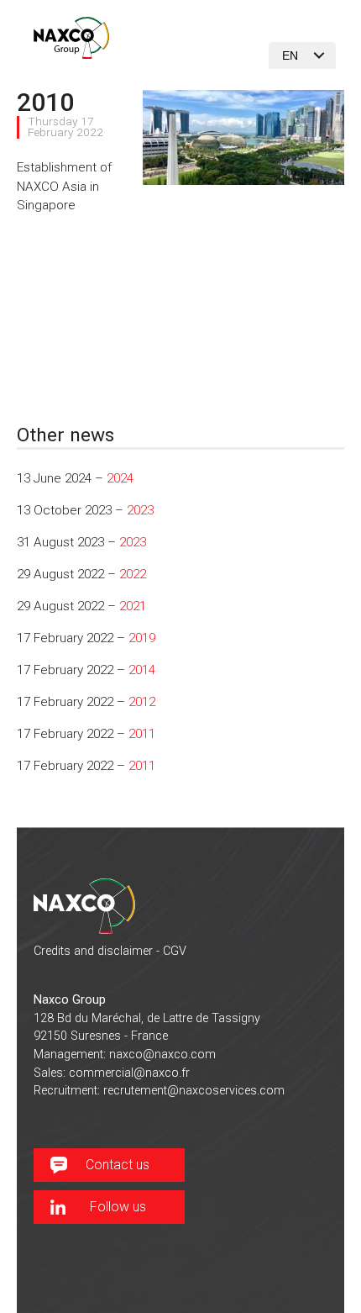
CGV (174, 951)
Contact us (117, 1165)
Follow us (118, 1207)
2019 (141, 638)
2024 (120, 478)
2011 (141, 733)
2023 (140, 510)
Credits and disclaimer (93, 951)
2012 (141, 701)
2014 (141, 670)
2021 (132, 606)
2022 (132, 574)
